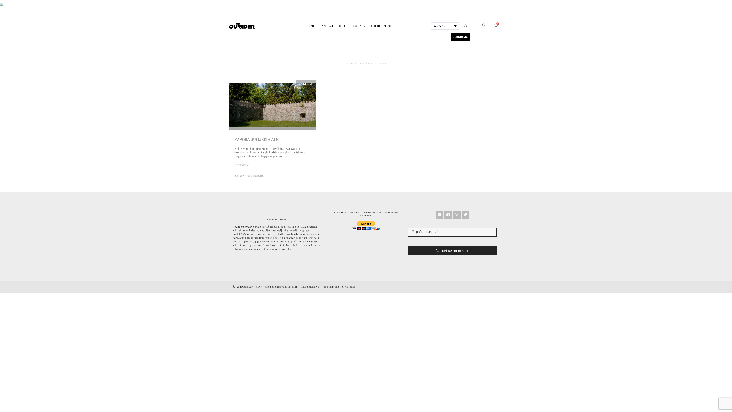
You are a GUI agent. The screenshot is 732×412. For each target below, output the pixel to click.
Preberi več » (242, 165)
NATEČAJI (327, 26)
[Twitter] (465, 215)
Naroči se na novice (452, 250)
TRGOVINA (359, 26)
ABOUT (388, 26)
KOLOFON (374, 26)
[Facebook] (448, 215)
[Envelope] (439, 215)
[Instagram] (457, 215)
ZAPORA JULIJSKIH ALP (256, 139)
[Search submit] (465, 26)
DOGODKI (342, 26)
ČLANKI (312, 26)
